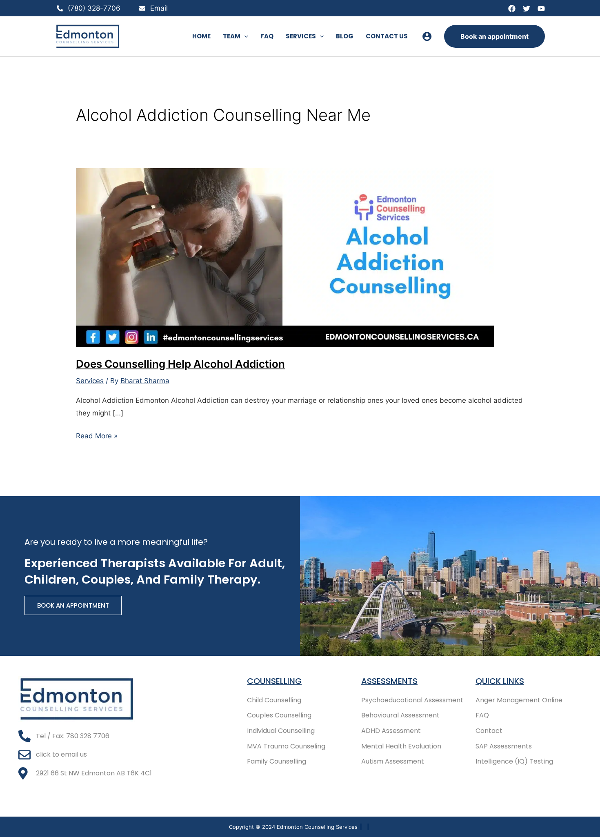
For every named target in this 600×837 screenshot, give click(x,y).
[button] (244, 36)
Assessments (389, 681)
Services (90, 381)
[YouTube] (541, 8)
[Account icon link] (427, 36)
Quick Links (500, 681)
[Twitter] (526, 8)
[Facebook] (512, 8)
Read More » (97, 435)
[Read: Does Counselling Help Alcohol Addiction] (285, 257)
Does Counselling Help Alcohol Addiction (180, 363)
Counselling (274, 681)
